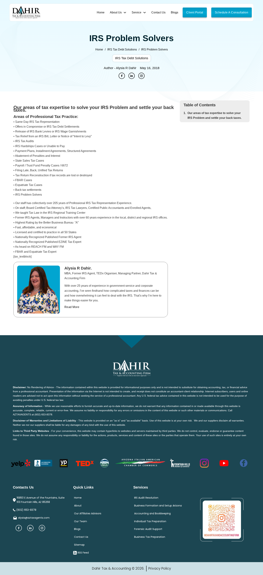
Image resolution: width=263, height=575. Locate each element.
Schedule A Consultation (231, 12)
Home (100, 12)
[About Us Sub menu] (124, 12)
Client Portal (194, 12)
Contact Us (158, 12)
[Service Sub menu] (144, 12)
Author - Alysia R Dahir (120, 68)
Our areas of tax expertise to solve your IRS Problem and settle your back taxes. (214, 115)
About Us (116, 12)
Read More (74, 292)
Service (136, 12)
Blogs (174, 12)
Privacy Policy (159, 568)
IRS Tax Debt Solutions (122, 49)
